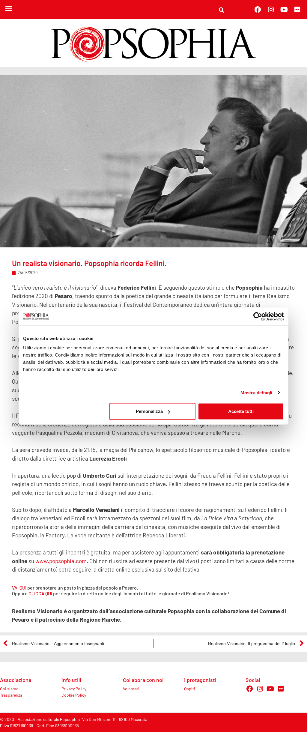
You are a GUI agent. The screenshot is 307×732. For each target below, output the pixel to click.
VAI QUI (19, 587)
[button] (8, 8)
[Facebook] (257, 9)
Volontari (131, 688)
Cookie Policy (73, 695)
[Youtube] (284, 9)
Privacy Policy (73, 688)
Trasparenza (11, 695)
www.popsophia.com (61, 560)
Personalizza (149, 411)
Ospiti (189, 688)
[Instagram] (271, 9)
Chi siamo (9, 688)
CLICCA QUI (40, 593)
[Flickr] (297, 9)
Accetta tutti (241, 411)
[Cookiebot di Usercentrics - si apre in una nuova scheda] (257, 316)
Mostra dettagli (256, 392)
